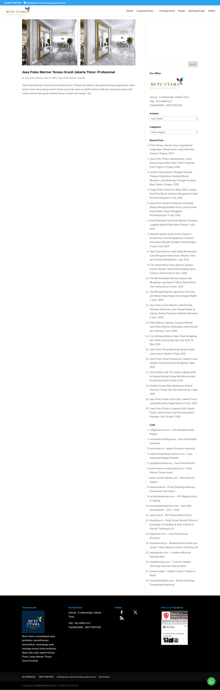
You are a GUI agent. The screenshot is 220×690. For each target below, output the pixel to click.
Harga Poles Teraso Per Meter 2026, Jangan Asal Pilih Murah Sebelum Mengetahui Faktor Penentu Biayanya (174, 193)
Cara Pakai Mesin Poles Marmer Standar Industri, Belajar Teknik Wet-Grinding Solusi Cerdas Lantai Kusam (173, 269)
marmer (81, 78)
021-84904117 (29, 677)
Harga (181, 11)
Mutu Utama (43, 685)
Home (129, 11)
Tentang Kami (167, 11)
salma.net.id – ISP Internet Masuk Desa (170, 515)
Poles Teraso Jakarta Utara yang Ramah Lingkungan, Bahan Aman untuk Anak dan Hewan (172, 149)
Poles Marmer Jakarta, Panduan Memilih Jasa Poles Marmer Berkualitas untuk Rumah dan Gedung (174, 326)
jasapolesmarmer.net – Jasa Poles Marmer (172, 463)
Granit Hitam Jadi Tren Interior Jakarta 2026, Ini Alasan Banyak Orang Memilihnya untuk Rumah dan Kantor (173, 376)
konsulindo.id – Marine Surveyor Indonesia (172, 448)
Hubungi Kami (196, 11)
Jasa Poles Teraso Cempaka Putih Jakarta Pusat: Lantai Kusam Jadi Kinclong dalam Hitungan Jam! (172, 412)
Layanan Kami (144, 11)
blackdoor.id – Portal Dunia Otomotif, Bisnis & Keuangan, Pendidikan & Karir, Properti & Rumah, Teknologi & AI (174, 524)
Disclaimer (104, 677)
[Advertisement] (174, 38)
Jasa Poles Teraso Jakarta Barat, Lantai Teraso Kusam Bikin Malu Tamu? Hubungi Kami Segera (172, 163)
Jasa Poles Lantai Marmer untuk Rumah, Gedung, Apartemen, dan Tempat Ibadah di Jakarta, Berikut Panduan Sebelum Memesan (174, 309)
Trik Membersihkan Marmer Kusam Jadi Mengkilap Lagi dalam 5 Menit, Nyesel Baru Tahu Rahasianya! (173, 282)
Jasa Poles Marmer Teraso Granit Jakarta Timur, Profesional (68, 72)
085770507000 (14, 3)
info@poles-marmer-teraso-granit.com (76, 677)
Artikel (211, 11)
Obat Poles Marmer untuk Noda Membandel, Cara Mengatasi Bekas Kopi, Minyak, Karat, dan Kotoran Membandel (173, 255)
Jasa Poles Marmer (34, 78)
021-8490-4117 (164, 101)
